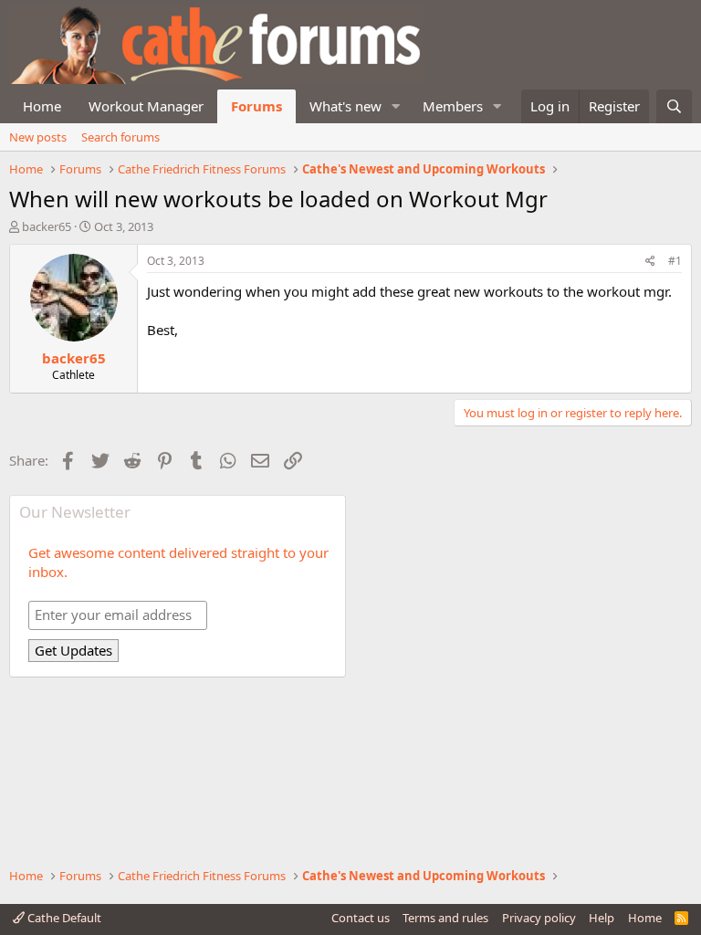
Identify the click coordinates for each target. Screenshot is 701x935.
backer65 (46, 226)
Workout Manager (146, 106)
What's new (345, 106)
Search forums (120, 137)
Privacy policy (539, 917)
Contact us (360, 917)
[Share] (650, 261)
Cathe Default (63, 917)
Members (453, 106)
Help (601, 917)
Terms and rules (445, 917)
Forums (256, 106)
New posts (38, 137)
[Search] (674, 106)
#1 (675, 260)
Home (42, 106)
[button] (396, 106)
